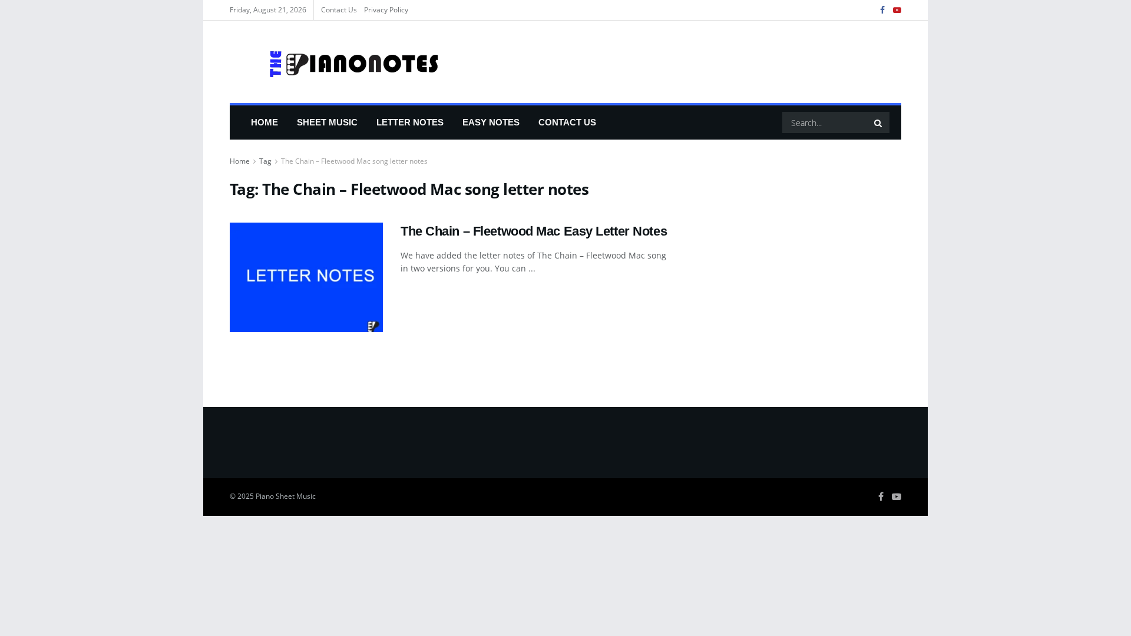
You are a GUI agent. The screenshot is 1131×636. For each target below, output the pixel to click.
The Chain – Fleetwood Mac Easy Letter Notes (534, 231)
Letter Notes (410, 122)
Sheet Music (327, 122)
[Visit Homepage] (335, 62)
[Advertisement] (799, 263)
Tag (265, 161)
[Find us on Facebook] (882, 10)
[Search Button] (878, 122)
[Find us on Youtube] (897, 10)
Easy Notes (491, 122)
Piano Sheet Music (286, 496)
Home (264, 122)
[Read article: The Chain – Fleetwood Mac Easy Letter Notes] (306, 277)
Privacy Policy (386, 10)
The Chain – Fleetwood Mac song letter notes (354, 161)
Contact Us (339, 10)
